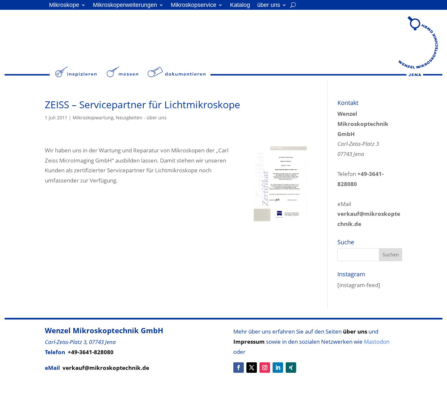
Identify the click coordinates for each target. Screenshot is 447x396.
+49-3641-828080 (91, 352)
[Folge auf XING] (291, 367)
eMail (368, 214)
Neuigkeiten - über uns (141, 117)
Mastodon (376, 341)
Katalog (240, 5)
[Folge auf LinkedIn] (278, 367)
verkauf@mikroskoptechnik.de (106, 367)
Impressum (249, 341)
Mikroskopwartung (93, 117)
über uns (268, 5)
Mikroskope (64, 5)
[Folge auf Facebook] (238, 367)
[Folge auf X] (251, 367)
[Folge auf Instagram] (264, 367)
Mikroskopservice (193, 5)
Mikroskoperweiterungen (125, 5)
